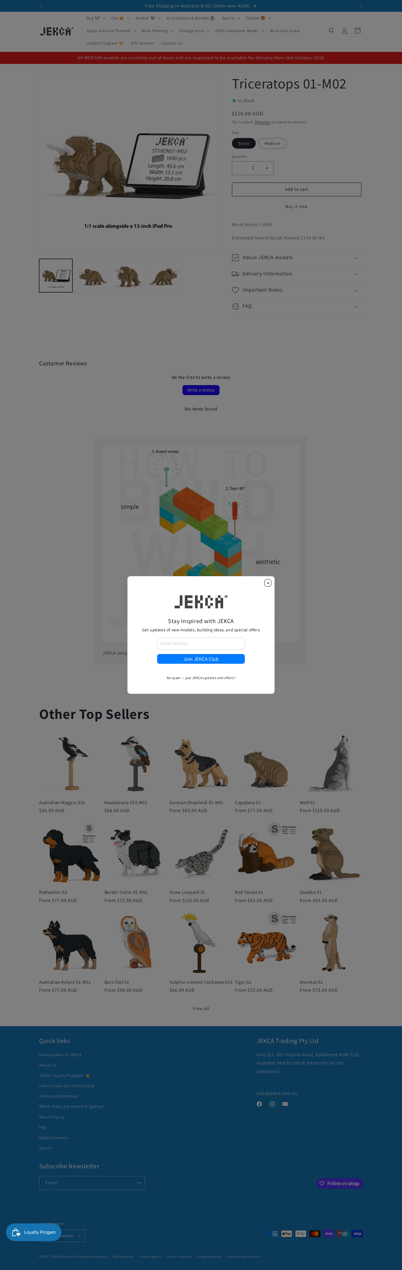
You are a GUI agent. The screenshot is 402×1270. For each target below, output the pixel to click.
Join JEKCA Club (201, 658)
